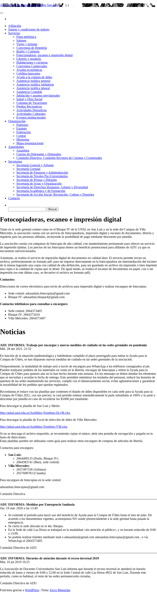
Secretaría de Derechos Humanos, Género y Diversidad (52, 187)
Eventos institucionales (31, 117)
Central (21, 136)
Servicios (14, 33)
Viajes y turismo (26, 44)
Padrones (22, 125)
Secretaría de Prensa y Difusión (36, 180)
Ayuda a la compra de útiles (34, 77)
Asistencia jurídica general (33, 81)
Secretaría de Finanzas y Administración (42, 172)
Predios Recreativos (29, 106)
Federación (23, 132)
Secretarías (15, 161)
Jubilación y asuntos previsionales (38, 95)
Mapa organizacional (29, 143)
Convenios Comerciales (31, 66)
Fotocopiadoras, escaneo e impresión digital (44, 55)
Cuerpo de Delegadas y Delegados (38, 154)
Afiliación (14, 26)
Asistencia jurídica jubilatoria (35, 84)
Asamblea (22, 150)
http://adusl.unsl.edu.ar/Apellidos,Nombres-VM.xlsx (33, 426)
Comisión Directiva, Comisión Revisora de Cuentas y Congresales (59, 158)
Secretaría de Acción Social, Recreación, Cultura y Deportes (55, 194)
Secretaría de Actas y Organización (39, 183)
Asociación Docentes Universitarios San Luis (29, 5)
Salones (21, 40)
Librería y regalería (28, 59)
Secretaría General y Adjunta (35, 165)
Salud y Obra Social (29, 99)
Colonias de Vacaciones (31, 103)
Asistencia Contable (29, 92)
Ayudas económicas (29, 70)
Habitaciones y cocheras (32, 62)
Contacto (14, 198)
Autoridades (16, 147)
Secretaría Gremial (28, 169)
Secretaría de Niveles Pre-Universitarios (42, 176)
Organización (17, 121)
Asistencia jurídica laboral (33, 88)
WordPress (32, 590)
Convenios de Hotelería (31, 48)
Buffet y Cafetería (27, 51)
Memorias (22, 139)
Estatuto (21, 128)
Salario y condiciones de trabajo (28, 29)
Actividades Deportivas (31, 110)
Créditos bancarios (28, 73)
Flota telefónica (26, 37)
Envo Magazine (60, 590)
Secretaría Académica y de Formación (40, 191)
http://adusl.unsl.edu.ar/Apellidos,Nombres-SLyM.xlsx (35, 413)
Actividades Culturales (31, 114)
